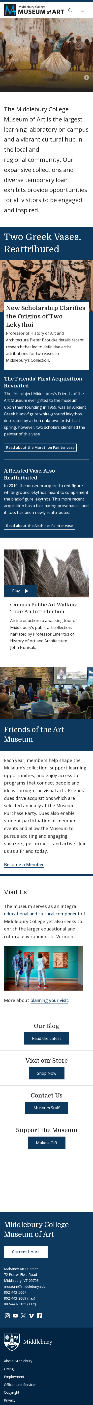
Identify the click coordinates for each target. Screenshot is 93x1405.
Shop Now (46, 1073)
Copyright (11, 1392)
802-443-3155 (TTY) (20, 1304)
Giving (9, 1368)
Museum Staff (46, 1108)
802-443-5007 (15, 1292)
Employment (14, 1376)
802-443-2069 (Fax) (19, 1298)
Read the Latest (46, 1038)
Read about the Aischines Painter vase (39, 525)
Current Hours (25, 1252)
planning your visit (49, 1000)
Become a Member (24, 864)
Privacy (9, 1400)
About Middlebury (18, 1360)
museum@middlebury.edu (25, 1286)
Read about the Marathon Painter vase (40, 447)
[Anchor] (39, 738)
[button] (70, 10)
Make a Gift (46, 1142)
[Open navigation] (83, 10)
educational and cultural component (42, 914)
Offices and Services (20, 1384)
